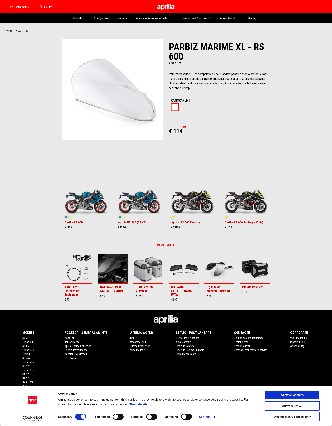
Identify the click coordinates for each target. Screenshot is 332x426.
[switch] (118, 417)
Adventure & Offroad (76, 354)
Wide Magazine (138, 350)
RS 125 (26, 366)
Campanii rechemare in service (250, 350)
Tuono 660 (28, 350)
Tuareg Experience (140, 346)
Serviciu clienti (242, 346)
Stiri (132, 337)
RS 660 (26, 346)
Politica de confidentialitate (249, 337)
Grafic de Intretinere (186, 346)
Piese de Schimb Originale (190, 350)
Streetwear (70, 358)
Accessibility (297, 346)
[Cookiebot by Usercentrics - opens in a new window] (32, 418)
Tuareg (26, 354)
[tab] (175, 107)
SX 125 (26, 374)
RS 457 (26, 358)
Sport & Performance (76, 350)
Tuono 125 (28, 370)
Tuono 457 (28, 362)
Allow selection (292, 406)
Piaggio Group (298, 341)
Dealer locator (241, 341)
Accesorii (70, 337)
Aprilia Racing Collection (78, 346)
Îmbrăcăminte (72, 341)
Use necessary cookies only (292, 416)
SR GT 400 (28, 382)
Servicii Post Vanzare (187, 337)
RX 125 (26, 378)
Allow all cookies (292, 395)
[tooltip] (175, 107)
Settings (204, 416)
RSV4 (25, 337)
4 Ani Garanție (183, 341)
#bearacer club (138, 341)
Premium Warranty (186, 354)
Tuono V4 (27, 341)
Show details (138, 404)
